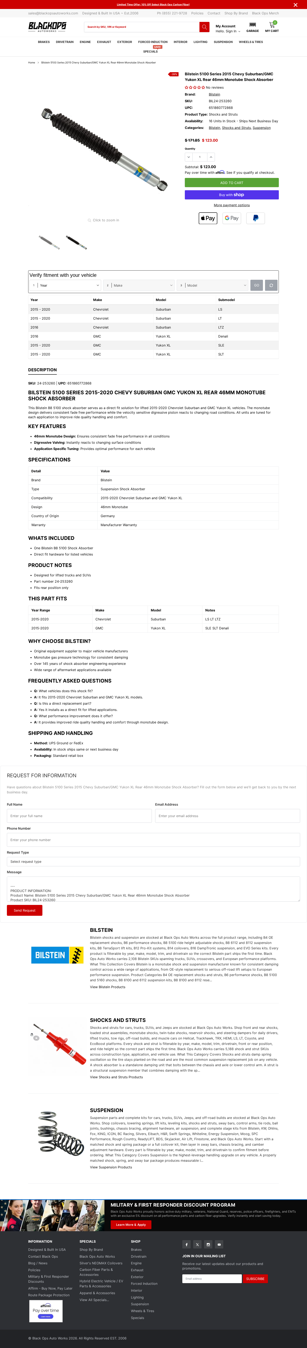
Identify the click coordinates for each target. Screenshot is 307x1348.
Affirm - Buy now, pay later (50, 1288)
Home (31, 62)
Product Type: (196, 114)
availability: (194, 121)
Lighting (201, 42)
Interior (180, 42)
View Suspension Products (111, 1167)
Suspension (223, 42)
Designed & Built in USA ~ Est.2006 (110, 13)
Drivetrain (65, 42)
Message (14, 872)
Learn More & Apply (131, 1224)
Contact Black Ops (43, 1256)
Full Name (14, 804)
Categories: (194, 128)
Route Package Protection (49, 1295)
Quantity (190, 148)
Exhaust (104, 42)
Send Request (25, 910)
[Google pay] (231, 218)
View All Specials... (94, 1300)
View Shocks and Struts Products (116, 1077)
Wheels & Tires (251, 42)
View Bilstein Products (107, 987)
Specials (150, 51)
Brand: (190, 94)
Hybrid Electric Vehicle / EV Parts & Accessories (101, 1283)
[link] (49, 242)
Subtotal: (192, 167)
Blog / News (37, 1263)
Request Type (18, 852)
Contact (214, 13)
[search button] (204, 27)
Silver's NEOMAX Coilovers (101, 1263)
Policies (197, 13)
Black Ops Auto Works (97, 1256)
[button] (252, 26)
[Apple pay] (208, 218)
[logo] (47, 27)
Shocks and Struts (236, 128)
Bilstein (214, 94)
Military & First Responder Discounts (48, 1279)
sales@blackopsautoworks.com (53, 13)
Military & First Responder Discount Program (173, 1205)
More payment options (232, 205)
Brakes (44, 42)
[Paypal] (255, 218)
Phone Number (19, 828)
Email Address (166, 804)
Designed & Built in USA (47, 1249)
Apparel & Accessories (97, 1293)
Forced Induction (152, 42)
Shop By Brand (236, 13)
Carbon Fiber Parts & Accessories (96, 1272)
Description (42, 369)
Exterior (124, 42)
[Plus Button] (211, 157)
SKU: (189, 101)
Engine (85, 42)
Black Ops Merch (265, 13)
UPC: (189, 108)
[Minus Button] (189, 157)
